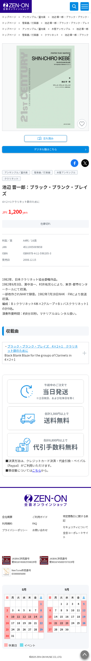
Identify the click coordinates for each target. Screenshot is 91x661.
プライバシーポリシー (15, 530)
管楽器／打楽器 (30, 23)
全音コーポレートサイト (75, 535)
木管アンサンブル (61, 28)
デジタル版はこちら (45, 149)
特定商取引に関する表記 (75, 518)
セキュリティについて (75, 527)
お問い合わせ (40, 530)
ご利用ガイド (40, 517)
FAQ (34, 523)
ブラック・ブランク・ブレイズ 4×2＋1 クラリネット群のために (42, 348)
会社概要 (7, 517)
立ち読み (48, 138)
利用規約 (7, 523)
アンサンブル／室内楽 (34, 17)
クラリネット (52, 34)
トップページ (9, 17)
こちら (36, 470)
